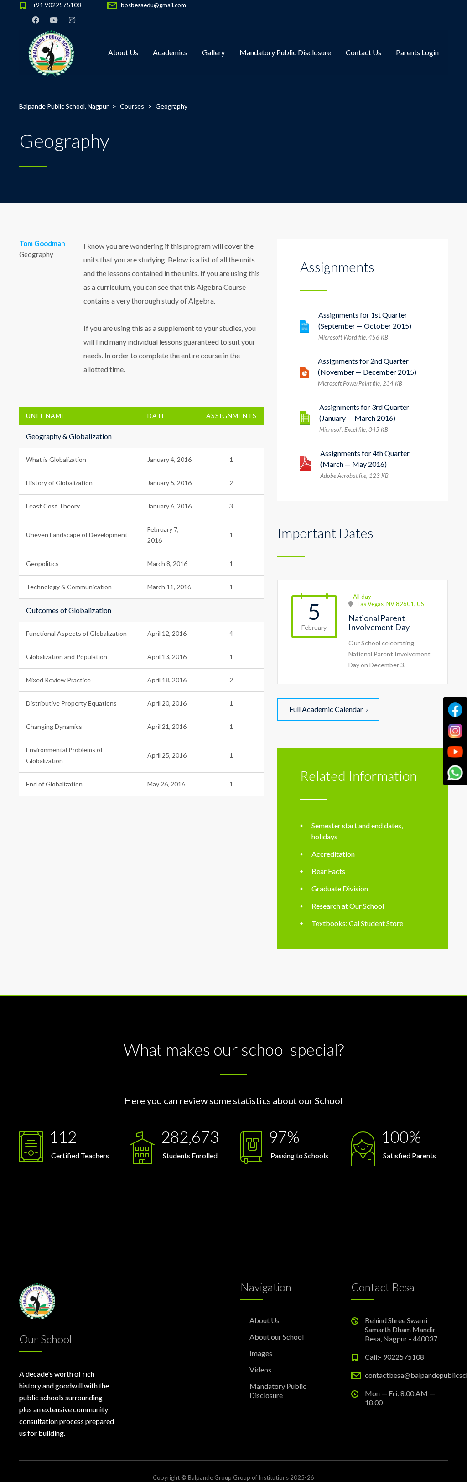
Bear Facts (328, 871)
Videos (260, 1369)
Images (260, 1353)
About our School (276, 1336)
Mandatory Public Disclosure (285, 52)
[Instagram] (455, 731)
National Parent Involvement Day (379, 622)
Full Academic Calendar (326, 709)
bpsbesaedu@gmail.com (153, 5)
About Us (123, 52)
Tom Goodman (42, 243)
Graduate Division (339, 888)
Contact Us (363, 52)
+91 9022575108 (57, 5)
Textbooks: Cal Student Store (357, 923)
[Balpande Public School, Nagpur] (51, 52)
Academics (170, 52)
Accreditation (333, 853)
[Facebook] (455, 710)
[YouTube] (455, 752)
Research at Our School (347, 905)
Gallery (213, 52)
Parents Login (417, 52)
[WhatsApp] (455, 773)
